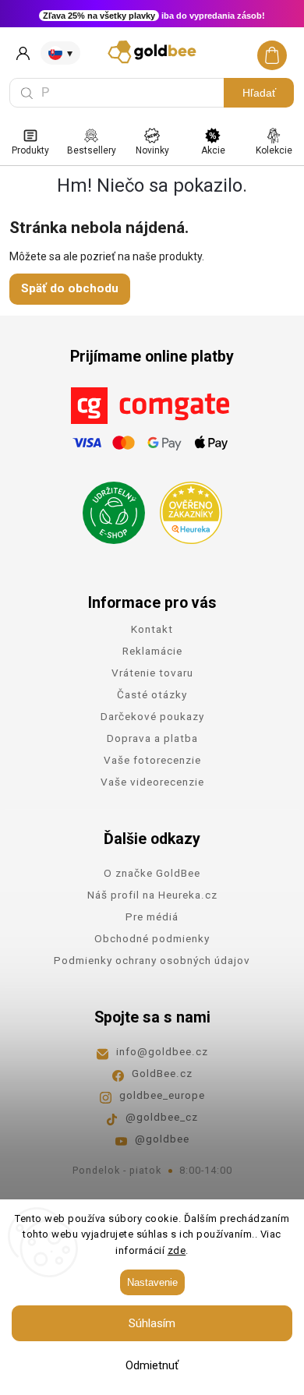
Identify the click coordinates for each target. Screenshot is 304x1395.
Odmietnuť (152, 1365)
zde (177, 1250)
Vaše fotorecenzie (152, 760)
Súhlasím (152, 1323)
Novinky (152, 150)
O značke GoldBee (152, 873)
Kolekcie (274, 150)
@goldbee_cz (161, 1117)
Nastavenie (152, 1282)
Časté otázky (152, 694)
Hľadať (259, 93)
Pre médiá (152, 916)
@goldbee (162, 1138)
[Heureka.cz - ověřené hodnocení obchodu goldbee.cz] (185, 508)
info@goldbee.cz (162, 1051)
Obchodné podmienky (152, 938)
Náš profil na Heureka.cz (152, 894)
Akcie (213, 150)
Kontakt (152, 629)
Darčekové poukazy (152, 716)
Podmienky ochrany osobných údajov (152, 960)
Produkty (30, 150)
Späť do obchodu (69, 288)
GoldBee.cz (162, 1073)
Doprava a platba (152, 738)
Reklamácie (152, 651)
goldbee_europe (162, 1095)
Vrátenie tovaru (152, 672)
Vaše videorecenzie (152, 781)
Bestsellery (91, 150)
